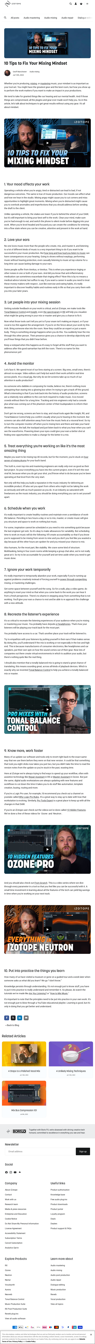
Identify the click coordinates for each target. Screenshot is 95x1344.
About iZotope (11, 1190)
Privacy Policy (17, 1341)
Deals (53, 1219)
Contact (8, 1194)
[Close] (91, 1334)
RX (6, 1265)
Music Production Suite (15, 1304)
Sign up (83, 1151)
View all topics (57, 1304)
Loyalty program (58, 1214)
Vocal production (58, 1299)
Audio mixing (50, 17)
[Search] (70, 3)
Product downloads (59, 1204)
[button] (5, 17)
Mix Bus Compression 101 (24, 1110)
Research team (11, 1204)
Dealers (54, 1223)
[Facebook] (6, 1172)
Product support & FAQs (61, 1228)
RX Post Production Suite (16, 1309)
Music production (58, 1289)
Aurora (8, 1289)
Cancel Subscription (13, 1243)
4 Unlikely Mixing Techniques (71, 1071)
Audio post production (60, 1275)
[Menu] (87, 3)
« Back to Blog (12, 1025)
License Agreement (13, 1228)
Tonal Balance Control (14, 1299)
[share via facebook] (6, 1018)
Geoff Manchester (20, 72)
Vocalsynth (10, 1285)
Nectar (8, 1280)
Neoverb (8, 1294)
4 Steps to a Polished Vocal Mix (24, 1071)
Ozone (8, 1270)
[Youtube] (15, 1172)
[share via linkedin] (19, 1018)
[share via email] (26, 1018)
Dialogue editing (58, 1285)
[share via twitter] (13, 1018)
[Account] (75, 3)
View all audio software (15, 1318)
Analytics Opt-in (12, 1248)
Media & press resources (15, 1209)
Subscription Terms (13, 1238)
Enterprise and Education (16, 1214)
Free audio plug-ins (59, 1199)
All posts (15, 17)
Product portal (57, 1209)
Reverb (54, 1294)
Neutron (8, 1275)
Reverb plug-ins (11, 1314)
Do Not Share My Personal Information (22, 1223)
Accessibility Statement (15, 1233)
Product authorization (60, 1190)
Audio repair (67, 17)
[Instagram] (10, 1172)
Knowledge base (58, 1194)
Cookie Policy (31, 1341)
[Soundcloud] (19, 1172)
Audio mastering (32, 17)
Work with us (10, 1199)
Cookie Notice (11, 1219)
